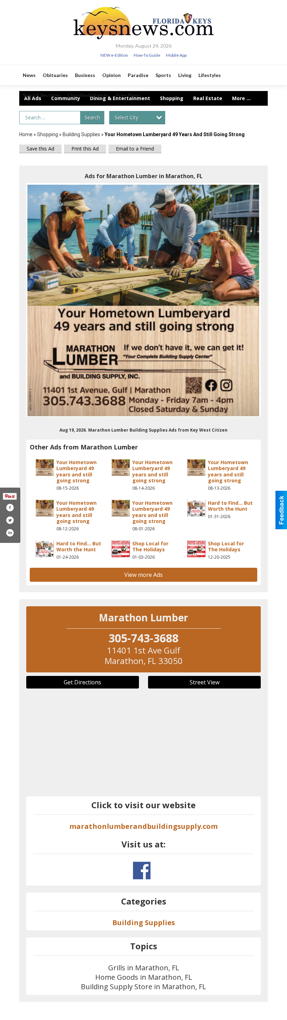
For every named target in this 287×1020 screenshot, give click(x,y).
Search (92, 117)
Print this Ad (85, 148)
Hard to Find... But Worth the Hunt (230, 505)
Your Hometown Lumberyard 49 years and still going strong (76, 471)
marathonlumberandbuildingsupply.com (143, 826)
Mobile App (176, 55)
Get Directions (82, 682)
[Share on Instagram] (9, 533)
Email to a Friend (135, 148)
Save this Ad (40, 148)
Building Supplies (81, 134)
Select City (126, 117)
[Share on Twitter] (9, 520)
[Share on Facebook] (9, 507)
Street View (204, 682)
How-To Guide (147, 55)
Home (26, 134)
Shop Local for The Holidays (150, 546)
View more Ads (143, 575)
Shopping (47, 134)
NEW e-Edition (114, 55)
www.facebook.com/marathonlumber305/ (141, 870)
